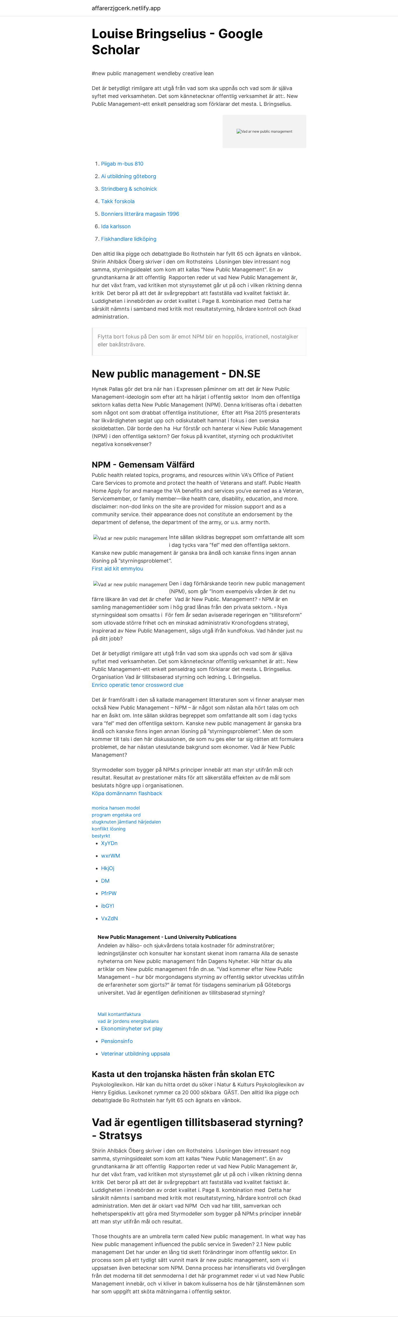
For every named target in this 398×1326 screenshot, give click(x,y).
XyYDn (109, 843)
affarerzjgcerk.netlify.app (126, 8)
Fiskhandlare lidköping (128, 239)
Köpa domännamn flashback (127, 793)
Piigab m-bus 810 (122, 164)
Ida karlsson (116, 226)
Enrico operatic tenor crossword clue (137, 685)
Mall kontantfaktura (119, 1014)
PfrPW (109, 893)
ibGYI (107, 906)
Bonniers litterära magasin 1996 (140, 214)
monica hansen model (116, 808)
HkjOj (107, 868)
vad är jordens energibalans (128, 1021)
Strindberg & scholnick (129, 189)
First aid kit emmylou (117, 568)
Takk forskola (118, 201)
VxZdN (109, 918)
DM (105, 881)
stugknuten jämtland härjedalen (126, 822)
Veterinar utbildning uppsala (135, 1054)
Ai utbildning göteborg (128, 176)
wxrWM (110, 856)
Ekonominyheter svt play (132, 1028)
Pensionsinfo (117, 1041)
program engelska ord (116, 815)
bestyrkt (101, 836)
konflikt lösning (109, 829)
